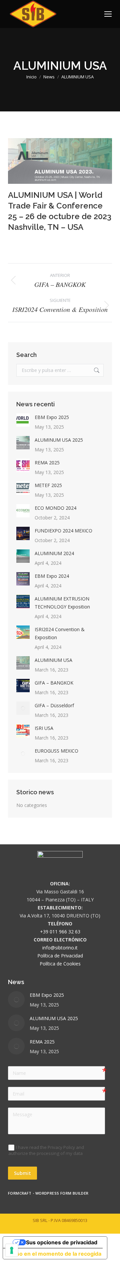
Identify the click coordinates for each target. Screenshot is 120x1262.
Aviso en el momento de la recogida (54, 1253)
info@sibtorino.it (60, 947)
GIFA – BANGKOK (54, 683)
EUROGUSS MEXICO (56, 751)
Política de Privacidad (60, 955)
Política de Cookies (60, 963)
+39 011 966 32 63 (60, 931)
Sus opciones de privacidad (61, 1242)
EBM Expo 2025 (52, 417)
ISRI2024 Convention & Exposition (60, 633)
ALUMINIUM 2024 (54, 553)
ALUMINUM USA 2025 (59, 440)
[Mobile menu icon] (108, 14)
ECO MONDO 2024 (55, 508)
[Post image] (23, 420)
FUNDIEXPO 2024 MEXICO (63, 530)
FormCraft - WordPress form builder (48, 1193)
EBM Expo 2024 (52, 576)
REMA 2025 (47, 462)
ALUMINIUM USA (53, 660)
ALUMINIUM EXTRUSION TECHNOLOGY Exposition (62, 602)
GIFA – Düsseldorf (54, 705)
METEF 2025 (48, 485)
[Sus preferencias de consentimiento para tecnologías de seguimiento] (11, 1250)
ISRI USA (44, 728)
